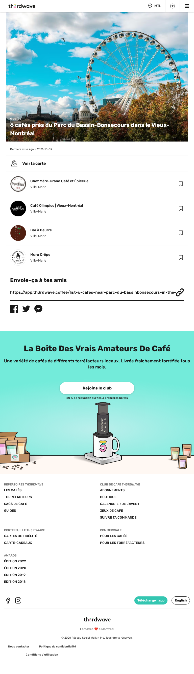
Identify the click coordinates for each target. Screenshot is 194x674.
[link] (97, 388)
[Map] (172, 6)
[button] (181, 184)
